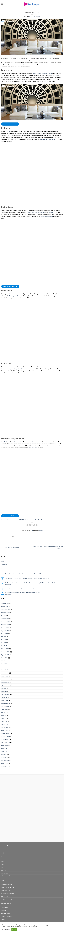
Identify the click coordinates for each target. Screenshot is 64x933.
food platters (51, 187)
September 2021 (5, 528)
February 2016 (5, 633)
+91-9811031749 (23, 392)
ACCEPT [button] (14, 929)
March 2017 (4, 597)
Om (21, 340)
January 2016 (4, 636)
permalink (41, 403)
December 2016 (5, 606)
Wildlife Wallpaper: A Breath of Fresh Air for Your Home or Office (22, 465)
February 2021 (5, 546)
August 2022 (4, 506)
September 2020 (5, 558)
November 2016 (5, 609)
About (2, 685)
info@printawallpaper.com (40, 392)
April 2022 (4, 518)
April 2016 (4, 627)
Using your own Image (7, 722)
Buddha (16, 340)
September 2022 (5, 503)
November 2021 (5, 524)
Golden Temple (35, 340)
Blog (32, 10)
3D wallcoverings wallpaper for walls (42, 73)
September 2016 (5, 615)
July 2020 (3, 561)
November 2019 (5, 567)
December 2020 (5, 552)
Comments (8, 457)
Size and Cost (4, 719)
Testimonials (4, 696)
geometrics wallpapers (47, 191)
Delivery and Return (6, 708)
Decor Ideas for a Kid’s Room (11, 420)
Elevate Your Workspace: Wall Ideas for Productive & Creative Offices (24, 446)
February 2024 (5, 476)
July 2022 (3, 509)
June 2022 (4, 512)
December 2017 (5, 576)
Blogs (2, 691)
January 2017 (4, 603)
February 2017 (5, 600)
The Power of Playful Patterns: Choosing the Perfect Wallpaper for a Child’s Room (27, 451)
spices (43, 187)
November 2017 (5, 579)
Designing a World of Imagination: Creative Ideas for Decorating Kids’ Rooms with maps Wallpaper (31, 456)
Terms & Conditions (43, 754)
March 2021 (4, 543)
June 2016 (4, 621)
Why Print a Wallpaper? (7, 699)
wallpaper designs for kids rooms (17, 292)
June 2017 (4, 588)
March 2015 (4, 639)
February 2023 (5, 491)
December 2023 (5, 482)
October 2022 (5, 500)
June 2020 (4, 564)
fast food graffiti (36, 187)
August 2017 (4, 582)
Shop (2, 434)
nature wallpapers (32, 346)
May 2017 (4, 591)
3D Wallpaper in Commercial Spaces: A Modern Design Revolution (23, 461)
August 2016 (4, 618)
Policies (3, 742)
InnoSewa (60, 754)
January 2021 (4, 549)
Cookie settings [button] (6, 929)
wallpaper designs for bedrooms (48, 139)
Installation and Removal (7, 711)
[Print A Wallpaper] (32, 4)
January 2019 (4, 573)
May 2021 (4, 537)
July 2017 (3, 585)
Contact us (4, 745)
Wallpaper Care (5, 734)
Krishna (6, 340)
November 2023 (5, 485)
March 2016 (4, 630)
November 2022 (5, 497)
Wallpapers (4, 437)
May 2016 (4, 624)
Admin (38, 16)
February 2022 (5, 522)
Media (2, 688)
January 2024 (4, 479)
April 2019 (4, 570)
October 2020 (5, 555)
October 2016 (5, 612)
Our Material (4, 731)
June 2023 (4, 488)
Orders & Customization (7, 716)
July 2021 (3, 534)
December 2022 (5, 494)
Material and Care (6, 714)
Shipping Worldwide (6, 740)
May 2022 (4, 515)
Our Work (3, 693)
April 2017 (4, 594)
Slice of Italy (28, 187)
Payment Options (5, 737)
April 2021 (4, 540)
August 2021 (4, 531)
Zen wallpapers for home (15, 245)
